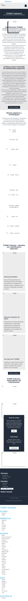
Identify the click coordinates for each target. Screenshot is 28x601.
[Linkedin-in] (25, 1)
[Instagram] (23, 1)
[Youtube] (21, 1)
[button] (26, 6)
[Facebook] (19, 1)
